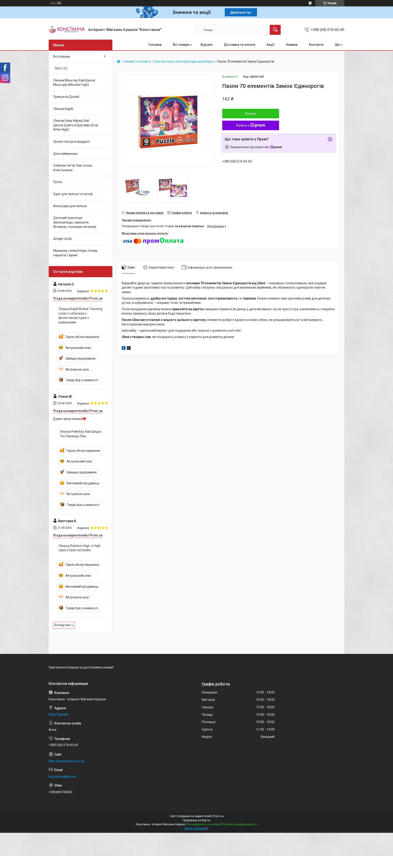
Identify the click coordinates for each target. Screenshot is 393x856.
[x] (129, 349)
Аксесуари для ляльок (70, 206)
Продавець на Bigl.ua (196, 820)
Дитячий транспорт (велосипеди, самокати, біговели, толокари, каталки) (74, 222)
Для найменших (65, 153)
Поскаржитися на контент (203, 824)
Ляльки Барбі (63, 109)
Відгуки (206, 44)
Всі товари (181, 44)
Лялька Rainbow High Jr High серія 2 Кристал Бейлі (79, 548)
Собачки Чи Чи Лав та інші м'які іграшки (72, 168)
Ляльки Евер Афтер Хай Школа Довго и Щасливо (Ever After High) (75, 125)
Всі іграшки (61, 56)
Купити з (242, 125)
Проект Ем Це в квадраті (71, 141)
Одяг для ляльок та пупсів (73, 194)
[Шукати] (275, 30)
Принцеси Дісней (66, 97)
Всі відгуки (63, 625)
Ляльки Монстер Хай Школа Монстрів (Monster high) (74, 83)
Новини (291, 44)
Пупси (57, 182)
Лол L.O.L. (60, 68)
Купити (250, 113)
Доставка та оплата (239, 44)
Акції (271, 44)
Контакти (316, 44)
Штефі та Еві (62, 239)
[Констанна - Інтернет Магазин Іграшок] (67, 29)
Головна (154, 44)
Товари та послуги (137, 61)
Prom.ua (218, 816)
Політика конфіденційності (239, 824)
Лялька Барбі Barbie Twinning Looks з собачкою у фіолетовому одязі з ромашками (80, 315)
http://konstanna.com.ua (66, 761)
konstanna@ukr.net (63, 776)
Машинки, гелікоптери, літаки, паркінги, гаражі (75, 253)
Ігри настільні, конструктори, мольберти (184, 61)
